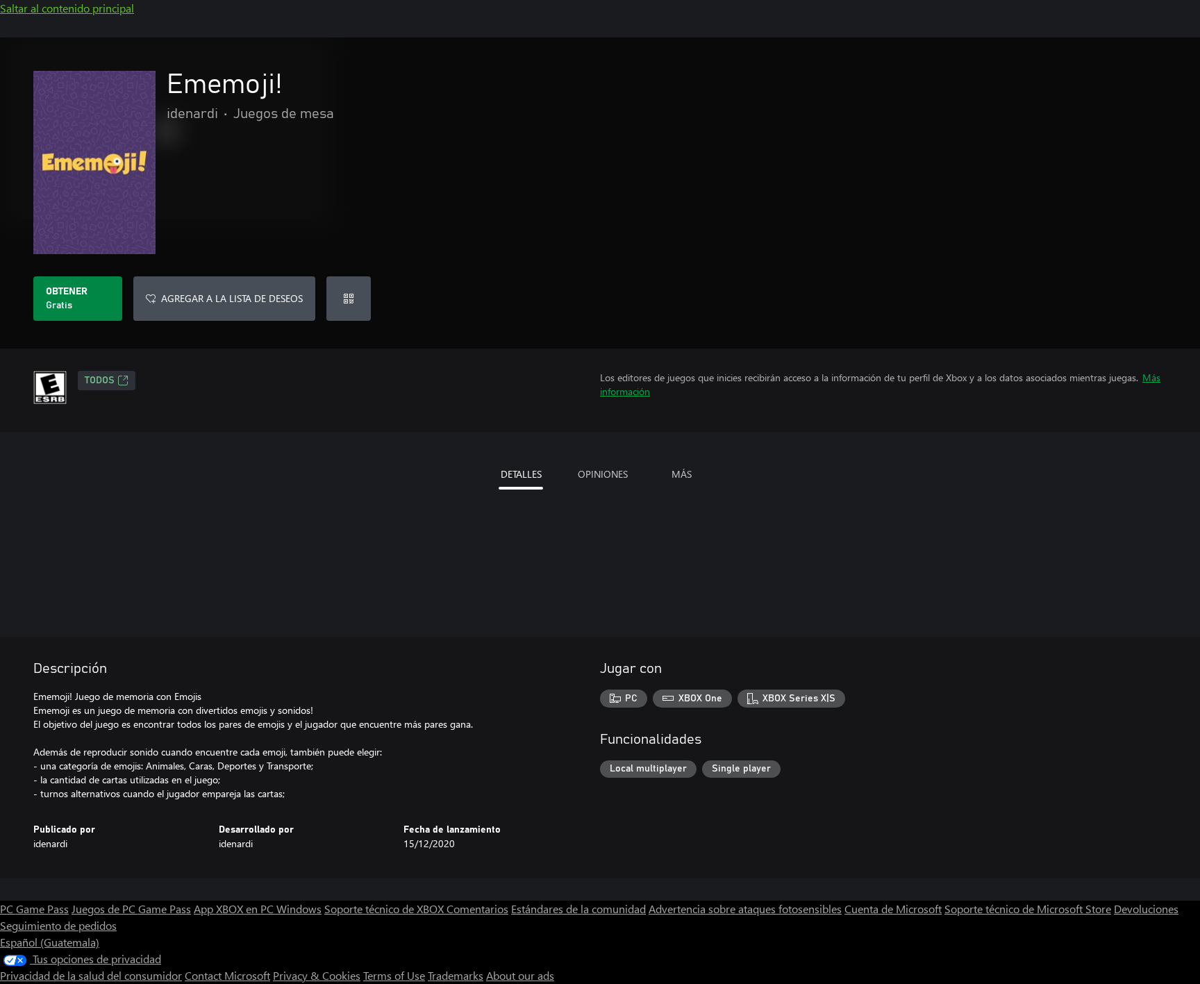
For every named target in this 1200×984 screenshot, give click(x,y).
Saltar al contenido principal (67, 8)
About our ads (520, 975)
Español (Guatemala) (49, 942)
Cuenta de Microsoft (893, 908)
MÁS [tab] (682, 474)
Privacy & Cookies (316, 975)
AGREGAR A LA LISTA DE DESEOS (232, 298)
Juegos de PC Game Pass (131, 908)
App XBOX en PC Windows (258, 908)
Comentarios (477, 908)
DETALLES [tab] (521, 474)
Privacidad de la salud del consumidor (91, 975)
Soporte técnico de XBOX (385, 908)
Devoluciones (1146, 908)
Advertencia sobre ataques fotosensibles (745, 908)
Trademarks (455, 975)
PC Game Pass (34, 908)
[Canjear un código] (348, 298)
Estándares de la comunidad (578, 908)
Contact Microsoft (227, 975)
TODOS (100, 380)
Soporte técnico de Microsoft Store (1027, 908)
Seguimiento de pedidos (58, 925)
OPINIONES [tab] (603, 474)
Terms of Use (394, 975)
